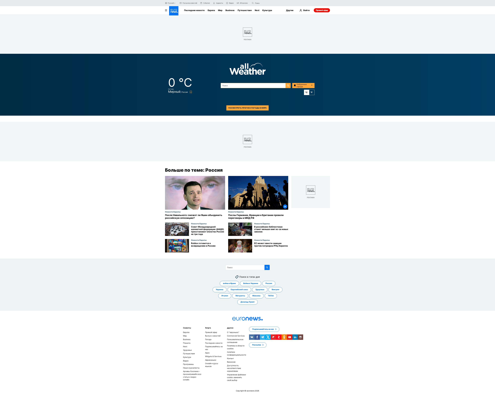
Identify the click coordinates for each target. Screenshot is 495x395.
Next (257, 10)
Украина (219, 290)
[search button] (253, 3)
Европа (211, 10)
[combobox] (266, 3)
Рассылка (256, 345)
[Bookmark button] (190, 92)
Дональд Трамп (247, 302)
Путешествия (244, 10)
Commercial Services (236, 336)
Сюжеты (187, 328)
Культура (267, 10)
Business (229, 10)
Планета (186, 343)
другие (230, 328)
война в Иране (229, 283)
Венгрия (275, 290)
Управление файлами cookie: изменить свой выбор (236, 377)
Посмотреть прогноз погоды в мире (247, 108)
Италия (224, 296)
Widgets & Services (213, 356)
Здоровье (259, 290)
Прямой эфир (322, 10)
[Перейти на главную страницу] (173, 10)
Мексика (256, 296)
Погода (208, 339)
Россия (269, 283)
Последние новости (194, 10)
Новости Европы (173, 212)
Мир (220, 10)
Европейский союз (239, 290)
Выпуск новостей (212, 336)
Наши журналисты (191, 368)
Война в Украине (250, 283)
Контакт (230, 358)
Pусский (171, 3)
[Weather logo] (247, 69)
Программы (188, 364)
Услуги (208, 328)
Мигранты (240, 296)
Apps (207, 353)
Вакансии (231, 362)
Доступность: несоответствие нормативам (234, 368)
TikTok (271, 296)
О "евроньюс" (233, 332)
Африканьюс (210, 360)
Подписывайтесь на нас (263, 329)
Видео (185, 361)
